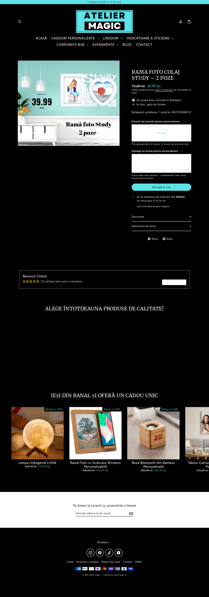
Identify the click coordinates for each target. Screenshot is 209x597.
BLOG (127, 44)
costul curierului (164, 89)
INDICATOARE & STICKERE (148, 38)
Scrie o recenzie (174, 282)
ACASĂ (41, 38)
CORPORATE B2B (71, 44)
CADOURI (111, 38)
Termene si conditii (87, 561)
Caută (70, 561)
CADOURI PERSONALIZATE (73, 38)
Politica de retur (110, 561)
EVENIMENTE (104, 44)
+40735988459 (181, 112)
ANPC (138, 561)
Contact (127, 561)
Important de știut (144, 226)
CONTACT (144, 44)
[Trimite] (130, 513)
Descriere (138, 216)
